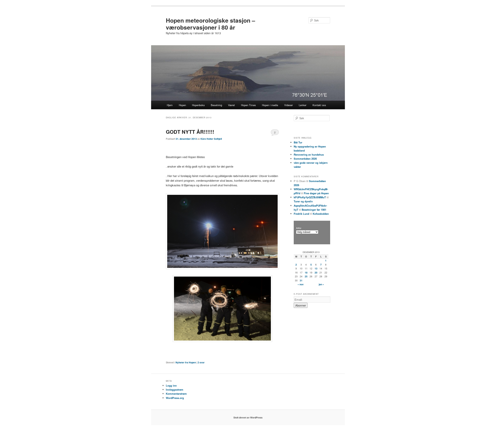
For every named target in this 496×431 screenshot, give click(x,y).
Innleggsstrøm (174, 389)
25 (306, 276)
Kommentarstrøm (176, 393)
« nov (301, 284)
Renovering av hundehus (309, 154)
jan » (321, 284)
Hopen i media (270, 105)
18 (306, 272)
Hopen (182, 105)
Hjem (170, 105)
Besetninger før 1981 (314, 209)
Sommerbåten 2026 (305, 158)
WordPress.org (175, 398)
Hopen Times (248, 105)
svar (201, 362)
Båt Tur (298, 142)
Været (231, 105)
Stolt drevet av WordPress (248, 417)
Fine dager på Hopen (316, 193)
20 (316, 272)
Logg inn (171, 385)
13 (316, 268)
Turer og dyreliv (303, 201)
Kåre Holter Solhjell (211, 139)
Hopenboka (198, 105)
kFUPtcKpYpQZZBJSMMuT (310, 197)
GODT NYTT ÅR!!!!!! (190, 131)
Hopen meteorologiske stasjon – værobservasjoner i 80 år (210, 23)
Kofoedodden (321, 214)
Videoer (288, 105)
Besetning (216, 105)
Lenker (302, 105)
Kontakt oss (319, 105)
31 (301, 280)
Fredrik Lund (301, 214)
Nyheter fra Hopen (186, 362)
